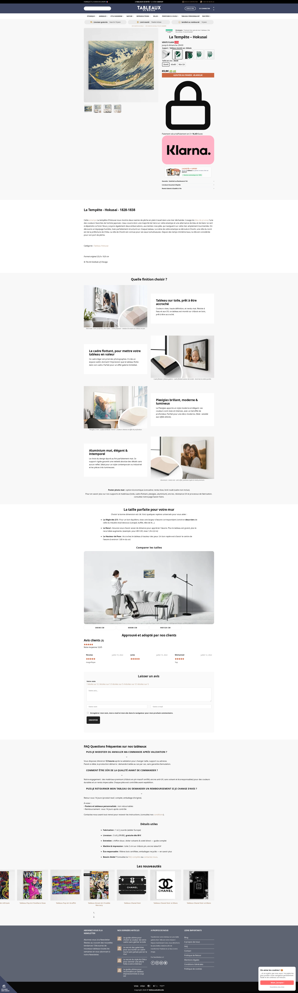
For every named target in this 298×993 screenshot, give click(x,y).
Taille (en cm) (167, 61)
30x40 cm (99, 627)
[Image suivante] (154, 65)
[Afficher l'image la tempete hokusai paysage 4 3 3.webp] (107, 108)
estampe (93, 220)
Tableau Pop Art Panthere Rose (202, 903)
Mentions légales (191, 960)
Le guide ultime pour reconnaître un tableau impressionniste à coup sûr (133, 972)
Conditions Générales (193, 964)
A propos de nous (192, 942)
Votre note (91, 681)
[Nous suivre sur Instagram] (157, 963)
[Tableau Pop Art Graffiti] (235, 885)
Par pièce (205, 16)
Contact (187, 951)
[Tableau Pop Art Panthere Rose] (201, 885)
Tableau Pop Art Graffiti (235, 903)
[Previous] (85, 915)
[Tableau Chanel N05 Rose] (135, 885)
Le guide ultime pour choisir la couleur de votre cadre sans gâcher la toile (134, 940)
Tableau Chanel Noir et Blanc (69, 903)
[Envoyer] (109, 8)
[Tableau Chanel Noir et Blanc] (68, 885)
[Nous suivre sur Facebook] (153, 963)
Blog (186, 937)
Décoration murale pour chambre (155, 26)
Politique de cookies (193, 969)
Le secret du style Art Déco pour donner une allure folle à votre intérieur (135, 961)
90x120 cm (165, 627)
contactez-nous (150, 857)
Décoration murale (138, 26)
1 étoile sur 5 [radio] (92, 684)
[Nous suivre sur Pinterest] (165, 963)
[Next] (91, 915)
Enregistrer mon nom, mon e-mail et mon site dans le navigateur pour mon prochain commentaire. (131, 713)
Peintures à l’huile (169, 16)
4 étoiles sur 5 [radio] (130, 684)
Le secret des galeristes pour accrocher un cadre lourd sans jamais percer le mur (135, 950)
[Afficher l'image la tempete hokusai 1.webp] (88, 108)
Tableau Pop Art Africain (168, 903)
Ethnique (91, 16)
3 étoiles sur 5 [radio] (117, 684)
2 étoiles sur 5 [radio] (104, 684)
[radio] (166, 54)
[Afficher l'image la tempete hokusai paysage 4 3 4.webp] (117, 108)
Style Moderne (116, 16)
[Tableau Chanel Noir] (35, 885)
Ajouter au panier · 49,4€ (188, 75)
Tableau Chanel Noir (35, 903)
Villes (155, 16)
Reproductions (143, 16)
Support (165, 48)
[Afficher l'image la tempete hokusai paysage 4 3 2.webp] (97, 108)
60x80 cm (132, 627)
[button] (204, 8)
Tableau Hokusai (101, 246)
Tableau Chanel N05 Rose (135, 903)
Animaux (102, 16)
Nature (129, 16)
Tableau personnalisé (190, 16)
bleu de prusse (201, 220)
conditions (158, 814)
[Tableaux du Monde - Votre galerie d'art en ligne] (149, 8)
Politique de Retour (192, 955)
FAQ (186, 946)
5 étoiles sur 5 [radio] (142, 684)
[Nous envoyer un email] (161, 963)
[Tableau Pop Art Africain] (168, 885)
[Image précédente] (87, 65)
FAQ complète (134, 857)
